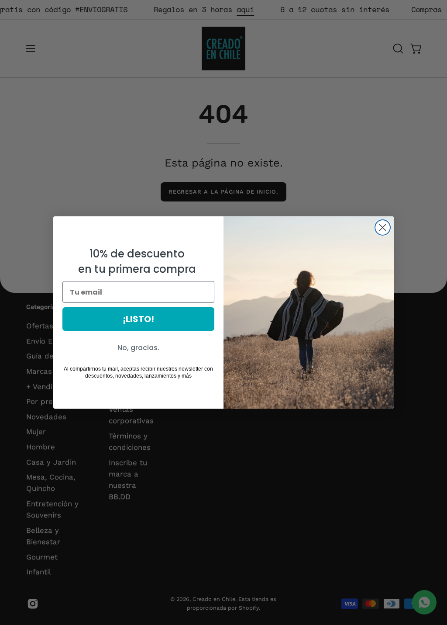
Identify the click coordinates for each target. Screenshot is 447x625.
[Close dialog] (382, 227)
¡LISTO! (138, 319)
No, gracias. (138, 348)
